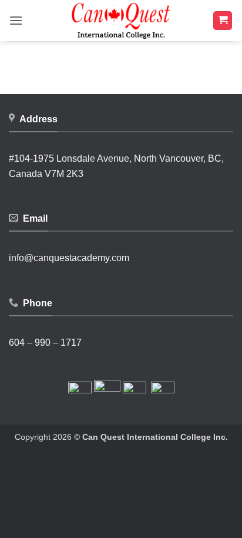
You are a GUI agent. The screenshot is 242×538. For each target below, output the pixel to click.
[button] (16, 20)
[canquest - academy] (121, 20)
